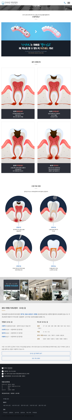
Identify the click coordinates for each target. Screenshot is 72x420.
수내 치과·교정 (15, 405)
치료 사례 (28, 412)
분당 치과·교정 (42, 405)
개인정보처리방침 (5, 393)
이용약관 (12, 393)
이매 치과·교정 (33, 405)
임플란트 (11, 412)
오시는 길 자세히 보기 (36, 353)
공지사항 (17, 393)
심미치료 (17, 412)
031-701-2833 (36, 358)
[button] (68, 2)
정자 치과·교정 (24, 405)
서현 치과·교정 (6, 405)
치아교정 (5, 412)
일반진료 (23, 412)
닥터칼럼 (34, 412)
